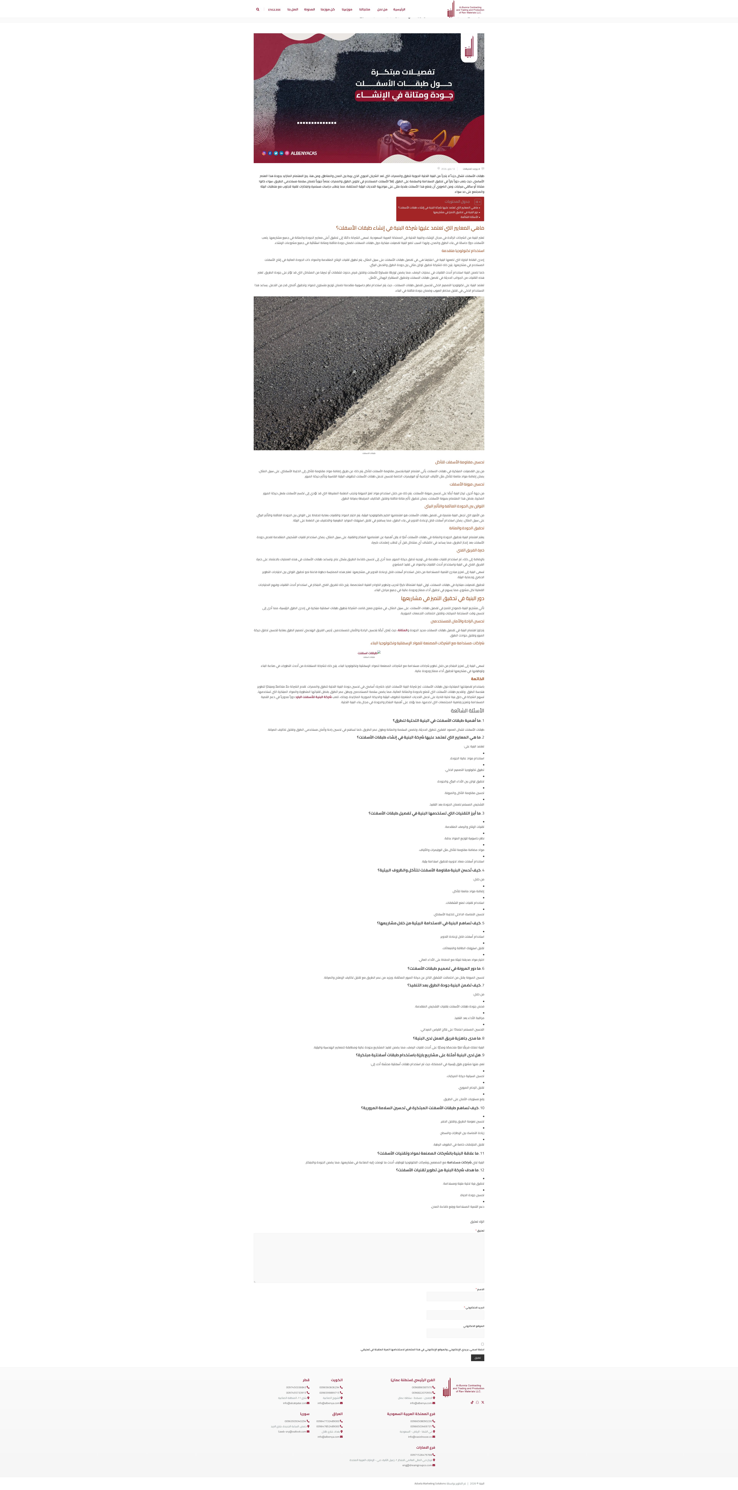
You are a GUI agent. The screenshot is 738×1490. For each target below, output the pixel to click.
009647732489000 (328, 1421)
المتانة (402, 630)
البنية (481, 1483)
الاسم (480, 1289)
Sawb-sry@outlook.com (292, 1431)
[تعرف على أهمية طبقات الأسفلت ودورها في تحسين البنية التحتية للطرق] (369, 98)
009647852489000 (328, 1426)
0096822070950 (422, 1392)
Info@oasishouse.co (420, 1436)
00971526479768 (421, 1454)
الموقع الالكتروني (473, 1326)
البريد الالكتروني (474, 1307)
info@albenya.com (421, 1403)
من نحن (382, 9)
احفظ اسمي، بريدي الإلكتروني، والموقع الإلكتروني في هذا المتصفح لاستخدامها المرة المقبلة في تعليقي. (422, 1349)
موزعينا (347, 9)
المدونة (309, 9)
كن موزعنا (328, 9)
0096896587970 (422, 1387)
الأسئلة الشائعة (469, 217)
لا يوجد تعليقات (471, 169)
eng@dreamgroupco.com (417, 1465)
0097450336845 (296, 1387)
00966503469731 (421, 1426)
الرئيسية (399, 9)
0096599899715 (329, 1392)
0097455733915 (296, 1392)
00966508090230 (421, 1421)
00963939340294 (296, 1421)
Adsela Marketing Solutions (430, 1483)
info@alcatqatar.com (295, 1403)
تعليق (479, 1230)
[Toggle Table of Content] (476, 202)
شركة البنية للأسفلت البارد (313, 697)
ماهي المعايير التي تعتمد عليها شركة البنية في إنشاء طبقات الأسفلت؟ (438, 207)
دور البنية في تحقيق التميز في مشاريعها (455, 212)
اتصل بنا (293, 9)
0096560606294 (329, 1387)
